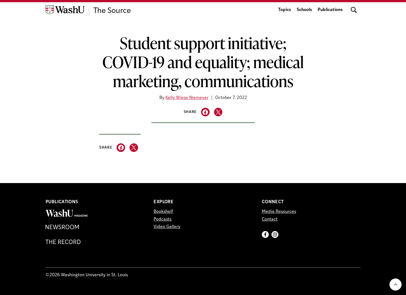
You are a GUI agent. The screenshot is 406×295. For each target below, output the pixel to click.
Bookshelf (163, 212)
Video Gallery (167, 227)
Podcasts (163, 219)
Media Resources (279, 212)
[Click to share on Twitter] (218, 112)
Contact (270, 219)
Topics (284, 10)
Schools (304, 10)
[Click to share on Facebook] (205, 112)
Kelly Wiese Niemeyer (187, 98)
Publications (330, 10)
